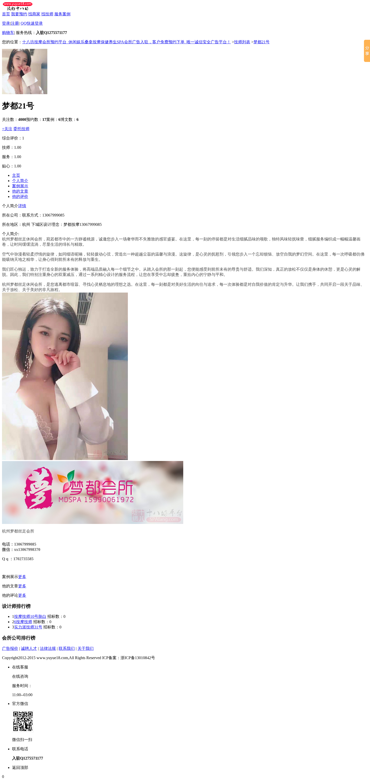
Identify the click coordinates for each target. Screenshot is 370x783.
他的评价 (20, 196)
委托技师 (21, 129)
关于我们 (86, 648)
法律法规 (48, 648)
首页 (6, 14)
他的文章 (20, 191)
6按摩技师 (23, 622)
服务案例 (62, 14)
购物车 (8, 32)
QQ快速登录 (32, 23)
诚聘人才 (29, 648)
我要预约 (19, 14)
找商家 (34, 14)
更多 (22, 577)
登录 (6, 23)
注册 (15, 23)
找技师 (47, 14)
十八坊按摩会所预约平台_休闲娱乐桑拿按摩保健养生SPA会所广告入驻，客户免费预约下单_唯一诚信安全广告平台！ (126, 42)
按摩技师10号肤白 (30, 616)
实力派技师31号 (28, 627)
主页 (16, 175)
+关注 (7, 129)
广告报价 (10, 648)
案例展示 (20, 186)
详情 (22, 206)
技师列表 (242, 42)
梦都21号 (261, 42)
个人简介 (20, 181)
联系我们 (67, 648)
